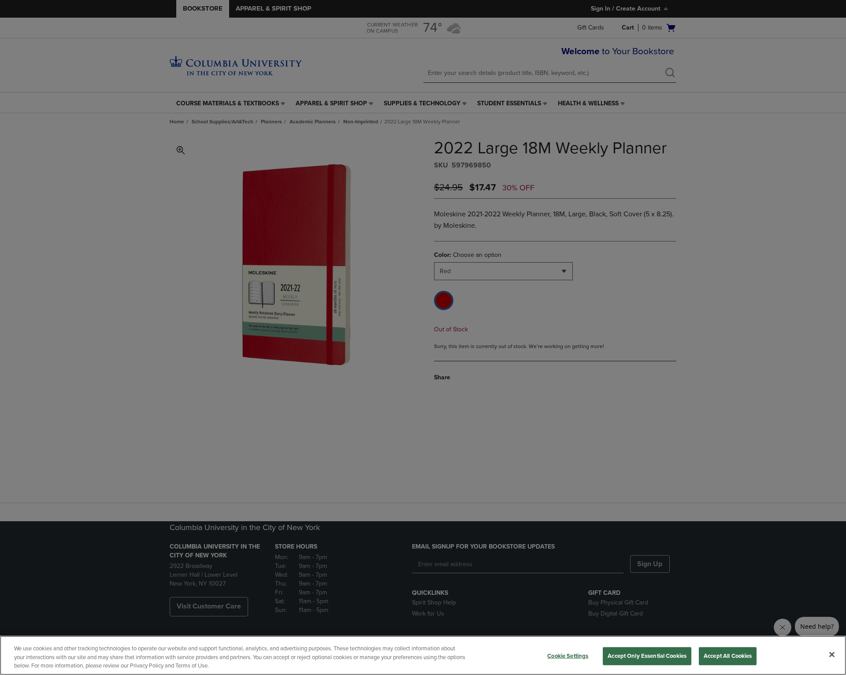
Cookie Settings (567, 655)
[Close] (832, 654)
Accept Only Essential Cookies (647, 655)
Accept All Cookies (728, 655)
